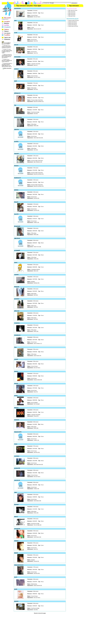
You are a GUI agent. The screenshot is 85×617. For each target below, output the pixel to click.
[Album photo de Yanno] (20, 452)
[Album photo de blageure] (20, 416)
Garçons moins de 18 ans (73, 20)
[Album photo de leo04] (20, 88)
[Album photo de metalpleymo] (20, 343)
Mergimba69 (17, 226)
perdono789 (17, 468)
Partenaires (7, 39)
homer (15, 262)
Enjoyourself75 (17, 432)
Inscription (7, 21)
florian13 (16, 165)
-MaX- (15, 492)
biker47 (16, 516)
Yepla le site (7, 37)
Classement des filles (72, 8)
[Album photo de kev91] (20, 598)
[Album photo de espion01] (20, 282)
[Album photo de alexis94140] (20, 537)
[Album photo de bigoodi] (20, 562)
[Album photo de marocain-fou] (20, 16)
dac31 (15, 577)
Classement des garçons (72, 18)
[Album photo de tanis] (20, 29)
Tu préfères (7, 35)
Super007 (16, 153)
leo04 (15, 81)
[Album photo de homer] (20, 271)
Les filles (6, 25)
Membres (6, 23)
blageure (16, 407)
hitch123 (16, 601)
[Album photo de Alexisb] (20, 392)
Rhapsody (16, 286)
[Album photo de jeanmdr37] (20, 307)
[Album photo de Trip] (20, 113)
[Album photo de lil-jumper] (20, 512)
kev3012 (16, 141)
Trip (15, 105)
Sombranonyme (18, 117)
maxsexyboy (17, 56)
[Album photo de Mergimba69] (20, 235)
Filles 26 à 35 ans (71, 13)
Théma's (6, 31)
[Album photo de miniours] (20, 549)
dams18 (16, 44)
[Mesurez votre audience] (7, 68)
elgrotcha (16, 129)
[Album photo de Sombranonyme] (20, 126)
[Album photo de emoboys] (20, 78)
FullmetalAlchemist (18, 565)
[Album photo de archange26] (20, 258)
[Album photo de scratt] (20, 40)
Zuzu (15, 347)
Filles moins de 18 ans (72, 10)
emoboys (16, 69)
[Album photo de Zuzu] (20, 356)
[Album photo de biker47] (20, 524)
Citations (6, 29)
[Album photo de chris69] (20, 367)
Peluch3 (16, 202)
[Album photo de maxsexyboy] (20, 65)
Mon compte (7, 17)
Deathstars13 (17, 177)
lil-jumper (16, 504)
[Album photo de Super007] (20, 162)
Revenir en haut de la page (40, 613)
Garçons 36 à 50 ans (72, 24)
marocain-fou (17, 8)
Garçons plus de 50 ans (73, 26)
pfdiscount (16, 311)
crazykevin (17, 323)
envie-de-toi (17, 480)
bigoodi (16, 552)
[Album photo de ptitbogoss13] (20, 101)
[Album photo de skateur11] (20, 427)
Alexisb (16, 383)
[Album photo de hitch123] (20, 609)
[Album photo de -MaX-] (20, 501)
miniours (16, 540)
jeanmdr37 (16, 298)
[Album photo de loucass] (20, 380)
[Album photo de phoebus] (20, 198)
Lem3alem (16, 456)
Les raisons (7, 33)
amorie (16, 395)
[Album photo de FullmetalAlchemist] (20, 574)
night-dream (17, 238)
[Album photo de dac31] (20, 585)
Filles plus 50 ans (71, 16)
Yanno (15, 444)
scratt (15, 32)
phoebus (16, 190)
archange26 (17, 250)
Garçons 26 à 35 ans (72, 23)
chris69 (16, 359)
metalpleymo (17, 335)
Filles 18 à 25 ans (71, 11)
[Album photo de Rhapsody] (20, 295)
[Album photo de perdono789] (20, 476)
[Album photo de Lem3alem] (20, 464)
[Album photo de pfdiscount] (20, 320)
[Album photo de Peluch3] (20, 211)
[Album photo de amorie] (20, 404)
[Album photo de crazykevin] (20, 331)
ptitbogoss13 (17, 93)
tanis (15, 20)
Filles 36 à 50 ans (71, 14)
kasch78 (16, 214)
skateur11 (16, 419)
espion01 (16, 274)
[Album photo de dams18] (20, 52)
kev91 (15, 589)
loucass (16, 371)
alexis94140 (17, 528)
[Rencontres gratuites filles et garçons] (7, 16)
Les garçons (7, 27)
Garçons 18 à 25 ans (72, 21)
